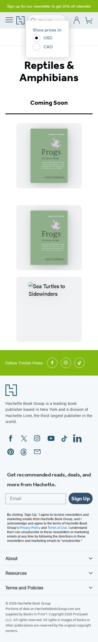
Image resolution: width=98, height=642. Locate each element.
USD (48, 37)
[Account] (77, 20)
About (11, 558)
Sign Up (80, 498)
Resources (16, 573)
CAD (48, 46)
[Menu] (9, 19)
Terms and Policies (24, 587)
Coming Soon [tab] (49, 102)
